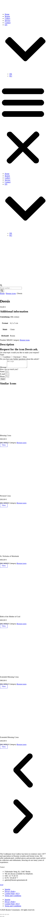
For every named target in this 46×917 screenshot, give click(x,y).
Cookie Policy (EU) (12, 894)
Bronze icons (11, 293)
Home (7, 14)
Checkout (16, 357)
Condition (6, 357)
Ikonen (7, 16)
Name (2, 372)
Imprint (7, 889)
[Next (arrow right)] (3, 916)
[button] (23, 125)
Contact (7, 23)
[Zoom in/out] (1, 914)
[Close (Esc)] (8, 914)
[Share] (6, 914)
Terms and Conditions (13, 896)
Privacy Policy (10, 891)
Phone (2, 376)
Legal (1, 884)
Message (3, 367)
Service (7, 21)
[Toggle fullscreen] (3, 914)
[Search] (2, 290)
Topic (2, 355)
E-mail (2, 374)
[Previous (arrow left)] (1, 916)
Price (25, 357)
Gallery (7, 18)
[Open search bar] (1, 286)
